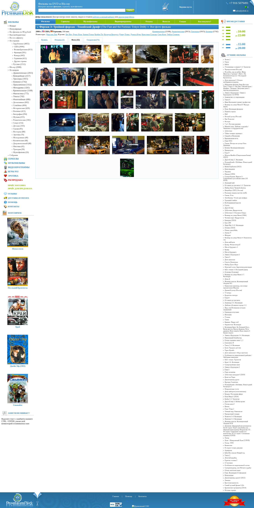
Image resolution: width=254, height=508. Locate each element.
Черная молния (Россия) (233, 69)
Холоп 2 (227, 59)
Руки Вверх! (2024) (232, 396)
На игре (227, 121)
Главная (115, 496)
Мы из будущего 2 (231, 247)
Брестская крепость (231, 483)
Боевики (209, 31)
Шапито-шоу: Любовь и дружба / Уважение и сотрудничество (235, 127)
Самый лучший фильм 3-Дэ (234, 485)
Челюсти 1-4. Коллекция (233, 416)
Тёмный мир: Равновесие (233, 411)
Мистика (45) (18, 146)
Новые (13, 26)
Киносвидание (230, 169)
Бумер (227, 249)
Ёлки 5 (227, 370)
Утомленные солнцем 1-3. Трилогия (237, 67)
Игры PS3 (13, 172)
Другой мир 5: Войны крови (235, 401)
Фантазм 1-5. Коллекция (233, 419)
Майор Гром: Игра (231, 264)
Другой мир (229, 208)
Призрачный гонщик (232, 414)
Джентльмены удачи (232, 379)
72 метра (228, 293)
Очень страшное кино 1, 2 (234, 340)
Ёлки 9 (227, 153)
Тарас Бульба (229, 350)
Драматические (178, 31)
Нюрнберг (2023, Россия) (234, 190)
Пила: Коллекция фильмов (234, 109)
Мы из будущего (231, 252)
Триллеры (195, 31)
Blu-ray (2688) (15, 67)
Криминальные (158, 31)
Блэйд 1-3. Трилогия (232, 399)
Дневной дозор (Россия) (233, 290)
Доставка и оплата (18, 198)
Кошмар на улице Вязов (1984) (236, 215)
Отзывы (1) (59, 40)
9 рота (227, 205)
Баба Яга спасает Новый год (235, 453)
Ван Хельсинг (229, 119)
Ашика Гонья (88, 34)
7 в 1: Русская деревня (232, 124)
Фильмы (45, 21)
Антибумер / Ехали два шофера (236, 198)
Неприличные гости (232, 389)
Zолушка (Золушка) (232, 272)
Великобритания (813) (23, 49)
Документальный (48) (22, 143)
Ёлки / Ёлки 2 (229, 409)
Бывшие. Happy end (232, 322)
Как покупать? (204, 21)
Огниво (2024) (230, 228)
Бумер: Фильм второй (232, 244)
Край (17, 327)
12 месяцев (229, 463)
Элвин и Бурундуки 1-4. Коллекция (237, 335)
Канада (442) (19, 55)
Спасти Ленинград (231, 262)
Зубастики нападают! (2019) (235, 374)
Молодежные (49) (20, 137)
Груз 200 (228, 223)
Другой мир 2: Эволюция (234, 160)
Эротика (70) (18, 135)
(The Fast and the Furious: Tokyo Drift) (92, 26)
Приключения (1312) (22, 85)
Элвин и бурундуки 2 (232, 367)
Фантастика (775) (21, 93)
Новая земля (17, 249)
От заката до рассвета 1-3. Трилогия (237, 185)
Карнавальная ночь (231, 138)
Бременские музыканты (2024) (235, 488)
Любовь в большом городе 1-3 (235, 305)
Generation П (229, 343)
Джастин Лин (51, 34)
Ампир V (228, 233)
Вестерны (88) (19, 132)
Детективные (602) (21, 102)
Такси (227, 62)
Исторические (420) (21, 108)
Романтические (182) (22, 120)
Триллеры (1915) (20, 79)
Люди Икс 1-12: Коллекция (234, 225)
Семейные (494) (19, 105)
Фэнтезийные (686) (21, 99)
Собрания (14, 155)
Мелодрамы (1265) (21, 88)
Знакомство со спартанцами (234, 97)
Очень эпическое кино (232, 470)
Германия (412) (20, 58)
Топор (227, 438)
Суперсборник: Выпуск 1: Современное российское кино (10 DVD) (235, 178)
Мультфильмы (90, 21)
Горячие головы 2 (231, 460)
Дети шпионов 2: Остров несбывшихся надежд (232, 81)
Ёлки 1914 (228, 141)
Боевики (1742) (20, 82)
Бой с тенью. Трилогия (233, 360)
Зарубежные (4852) (21, 44)
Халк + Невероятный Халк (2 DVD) (237, 440)
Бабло (227, 64)
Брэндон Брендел (111, 34)
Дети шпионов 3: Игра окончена (236, 353)
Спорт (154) (18, 123)
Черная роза (229, 150)
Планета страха (230, 111)
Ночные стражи (230, 490)
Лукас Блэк (77, 34)
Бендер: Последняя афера (234, 394)
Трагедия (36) (19, 149)
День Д (227, 279)
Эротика (13, 176)
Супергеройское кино (232, 365)
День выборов (230, 242)
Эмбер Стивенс (173, 34)
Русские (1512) (19, 64)
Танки (227, 319)
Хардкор (228, 171)
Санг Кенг (162, 34)
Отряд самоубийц (231, 230)
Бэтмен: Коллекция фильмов (234, 148)
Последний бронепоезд (17, 288)
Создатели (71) (93, 40)
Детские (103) (19, 126)
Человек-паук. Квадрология (234, 218)
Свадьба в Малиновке (232, 136)
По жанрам (14, 70)
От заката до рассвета (232, 300)
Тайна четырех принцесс (233, 133)
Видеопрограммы (123, 21)
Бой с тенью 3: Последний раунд (236, 269)
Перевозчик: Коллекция (233, 324)
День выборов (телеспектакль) (235, 391)
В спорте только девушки (234, 448)
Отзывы (149, 21)
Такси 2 (227, 455)
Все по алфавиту (16, 38)
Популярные (15, 29)
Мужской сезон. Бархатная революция (238, 267)
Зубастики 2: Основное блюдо (235, 213)
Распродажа (15, 180)
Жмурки (228, 235)
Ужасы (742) (18, 96)
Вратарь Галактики (231, 382)
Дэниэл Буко (136, 34)
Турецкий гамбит (231, 200)
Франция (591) (20, 52)
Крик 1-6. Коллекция (232, 362)
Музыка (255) (19, 117)
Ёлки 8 (227, 298)
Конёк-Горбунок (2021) (233, 166)
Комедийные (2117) (21, 76)
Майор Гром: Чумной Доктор (235, 188)
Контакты (13, 206)
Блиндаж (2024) (230, 220)
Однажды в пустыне (232, 312)
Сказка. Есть (229, 195)
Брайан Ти (99, 34)
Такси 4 (227, 100)
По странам (14, 41)
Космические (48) (20, 140)
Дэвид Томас (124, 34)
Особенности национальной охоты (237, 465)
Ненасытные (229, 475)
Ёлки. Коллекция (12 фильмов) (235, 473)
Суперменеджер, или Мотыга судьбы (238, 468)
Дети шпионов (230, 259)
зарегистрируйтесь (126, 17)
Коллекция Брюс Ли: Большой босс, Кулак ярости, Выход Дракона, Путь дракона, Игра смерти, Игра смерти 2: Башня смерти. (236, 330)
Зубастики (228, 131)
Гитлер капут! (230, 404)
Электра (227, 480)
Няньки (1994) (230, 174)
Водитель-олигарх (231, 295)
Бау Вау (69, 34)
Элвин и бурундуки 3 (232, 254)
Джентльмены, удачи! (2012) (235, 478)
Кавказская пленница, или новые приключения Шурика (235, 287)
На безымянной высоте (233, 203)
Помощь (12, 202)
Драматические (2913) (23, 73)
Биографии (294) (20, 114)
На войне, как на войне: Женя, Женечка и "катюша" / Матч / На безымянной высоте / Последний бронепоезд (234, 75)
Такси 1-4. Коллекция (232, 345)
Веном (227, 406)
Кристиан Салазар (149, 34)
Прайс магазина (17, 185)
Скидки (182, 21)
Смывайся (17, 405)
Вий (226, 114)
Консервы (228, 314)
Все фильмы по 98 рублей (20, 32)
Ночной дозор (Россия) (233, 116)
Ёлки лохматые (230, 372)
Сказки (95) (18, 129)
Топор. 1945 (229, 443)
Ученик (227, 317)
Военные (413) (19, 111)
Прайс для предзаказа (20, 188)
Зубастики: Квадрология (233, 210)
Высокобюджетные (18, 35)
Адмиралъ (228, 450)
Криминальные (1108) (23, 91)
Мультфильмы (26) (21, 152)
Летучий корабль (231, 458)
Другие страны (20, 61)
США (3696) (19, 46)
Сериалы (65, 21)
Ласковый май (229, 183)
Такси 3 (227, 257)
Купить (44, 40)
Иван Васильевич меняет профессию (237, 102)
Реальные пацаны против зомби (236, 193)
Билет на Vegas (230, 377)
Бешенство (228, 445)
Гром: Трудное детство (233, 348)
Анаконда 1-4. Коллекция (233, 303)
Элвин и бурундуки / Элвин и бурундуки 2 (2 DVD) (234, 94)
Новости (166, 21)
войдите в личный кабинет (104, 17)
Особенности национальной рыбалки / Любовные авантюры (237, 356)
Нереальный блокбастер (233, 338)
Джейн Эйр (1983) (17, 366)
